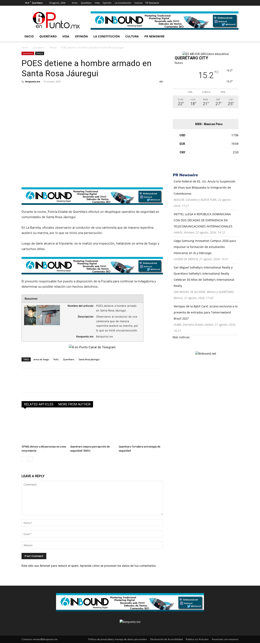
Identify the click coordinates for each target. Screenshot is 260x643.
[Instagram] (175, 3)
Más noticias (181, 337)
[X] (195, 3)
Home (25, 47)
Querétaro (86, 2)
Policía (52, 47)
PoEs (55, 359)
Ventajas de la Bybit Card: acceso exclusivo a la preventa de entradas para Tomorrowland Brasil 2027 (205, 312)
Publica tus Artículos (197, 639)
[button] (233, 37)
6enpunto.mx (32, 81)
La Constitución (123, 2)
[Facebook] (169, 3)
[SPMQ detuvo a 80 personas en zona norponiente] (44, 428)
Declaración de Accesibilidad (166, 639)
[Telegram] (63, 91)
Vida (97, 2)
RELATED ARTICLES (38, 404)
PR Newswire (152, 2)
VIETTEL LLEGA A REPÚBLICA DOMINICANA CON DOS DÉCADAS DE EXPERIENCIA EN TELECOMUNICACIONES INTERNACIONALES (203, 220)
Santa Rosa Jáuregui (89, 359)
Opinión (107, 2)
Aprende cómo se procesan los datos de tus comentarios (118, 565)
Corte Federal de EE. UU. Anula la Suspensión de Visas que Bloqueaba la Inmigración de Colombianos (204, 187)
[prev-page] (24, 458)
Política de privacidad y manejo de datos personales (117, 639)
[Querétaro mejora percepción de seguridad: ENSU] (92, 428)
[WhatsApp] (54, 91)
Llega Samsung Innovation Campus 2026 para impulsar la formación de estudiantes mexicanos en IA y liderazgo (205, 247)
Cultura (138, 2)
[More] (72, 91)
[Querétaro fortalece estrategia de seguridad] (141, 428)
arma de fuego (41, 359)
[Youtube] (202, 3)
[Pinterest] (189, 3)
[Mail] (182, 3)
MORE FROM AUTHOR (74, 404)
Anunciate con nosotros (225, 639)
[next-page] (30, 458)
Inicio (75, 2)
